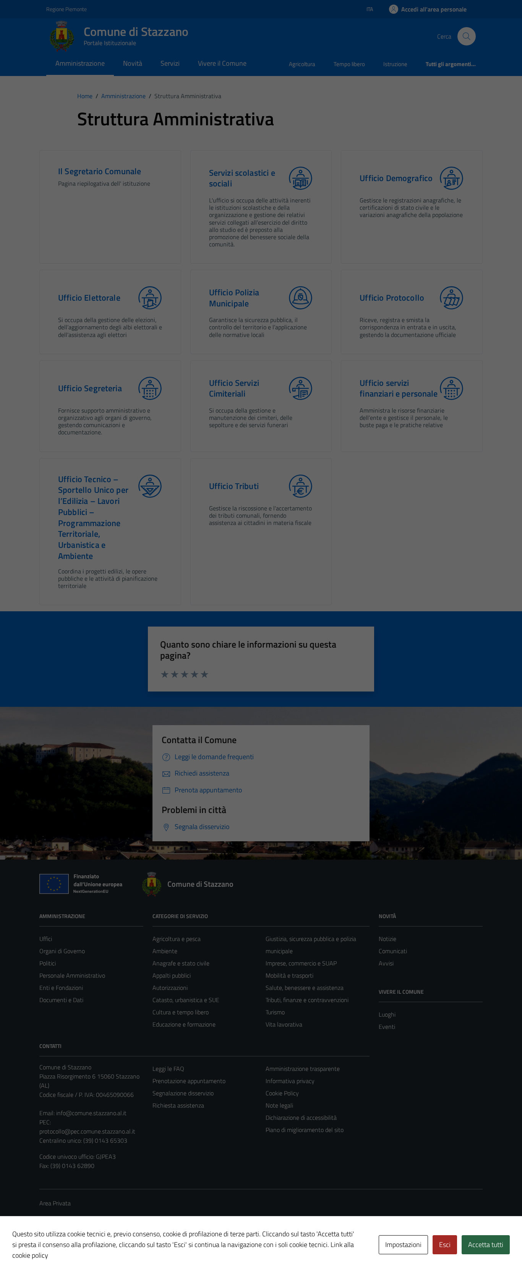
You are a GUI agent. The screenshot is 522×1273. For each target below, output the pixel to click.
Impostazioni (403, 1244)
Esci (445, 1244)
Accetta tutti (485, 1244)
